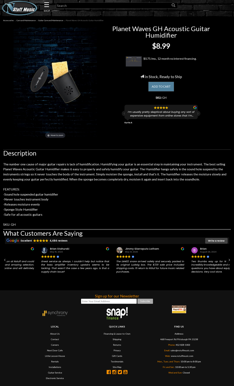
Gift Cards (117, 356)
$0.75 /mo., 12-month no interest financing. (170, 58)
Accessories (8, 20)
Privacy (117, 350)
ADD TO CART (161, 86)
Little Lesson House (55, 356)
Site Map (117, 367)
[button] (197, 113)
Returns (117, 344)
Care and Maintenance (26, 20)
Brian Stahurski (26, 248)
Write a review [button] (216, 240)
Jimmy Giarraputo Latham (109, 248)
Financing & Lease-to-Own (117, 333)
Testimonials (117, 361)
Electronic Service (55, 378)
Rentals (55, 361)
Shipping (117, 339)
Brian (170, 248)
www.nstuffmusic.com (182, 356)
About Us (55, 333)
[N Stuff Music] (19, 8)
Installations (55, 367)
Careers (55, 344)
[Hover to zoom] (55, 81)
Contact (55, 339)
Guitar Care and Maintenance (50, 20)
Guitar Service (55, 372)
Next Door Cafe (55, 350)
